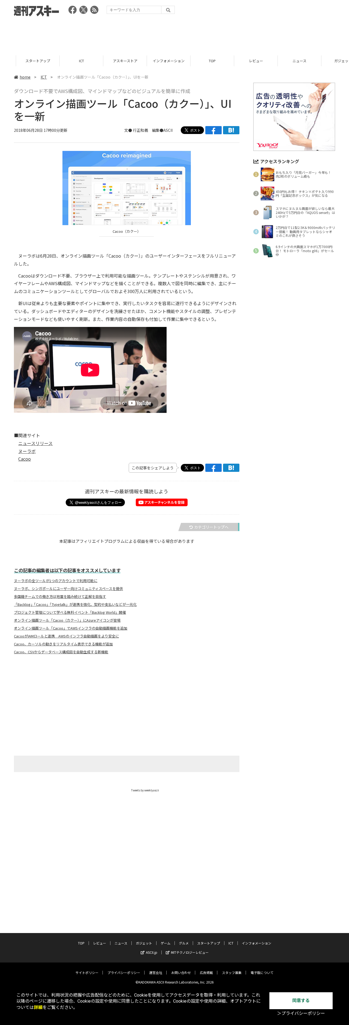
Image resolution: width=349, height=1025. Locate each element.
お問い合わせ (181, 972)
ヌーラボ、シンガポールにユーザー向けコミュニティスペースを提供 (68, 589)
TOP (196, 60)
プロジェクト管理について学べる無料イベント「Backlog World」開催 (70, 612)
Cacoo (24, 458)
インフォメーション (153, 60)
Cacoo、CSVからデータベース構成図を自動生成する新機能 (61, 652)
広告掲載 (206, 972)
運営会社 (155, 972)
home (25, 77)
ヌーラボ (27, 451)
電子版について (262, 972)
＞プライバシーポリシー (301, 1013)
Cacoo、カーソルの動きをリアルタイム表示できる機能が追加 (63, 644)
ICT (65, 60)
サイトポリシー (87, 972)
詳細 (38, 1007)
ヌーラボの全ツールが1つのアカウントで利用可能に (55, 581)
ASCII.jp (151, 952)
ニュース (283, 60)
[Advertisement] (174, 34)
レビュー (240, 60)
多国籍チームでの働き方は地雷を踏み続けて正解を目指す (60, 596)
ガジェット (327, 60)
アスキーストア (109, 60)
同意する (301, 1000)
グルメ (184, 943)
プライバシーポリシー (123, 972)
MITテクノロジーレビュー (190, 952)
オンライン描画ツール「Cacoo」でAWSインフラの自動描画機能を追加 (70, 628)
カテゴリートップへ (211, 527)
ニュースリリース (35, 443)
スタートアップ (21, 60)
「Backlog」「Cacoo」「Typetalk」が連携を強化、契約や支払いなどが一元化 (75, 604)
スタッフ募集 (232, 972)
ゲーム (165, 943)
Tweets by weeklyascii (145, 790)
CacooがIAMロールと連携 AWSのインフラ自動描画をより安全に (66, 636)
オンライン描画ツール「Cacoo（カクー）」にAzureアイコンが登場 (67, 620)
